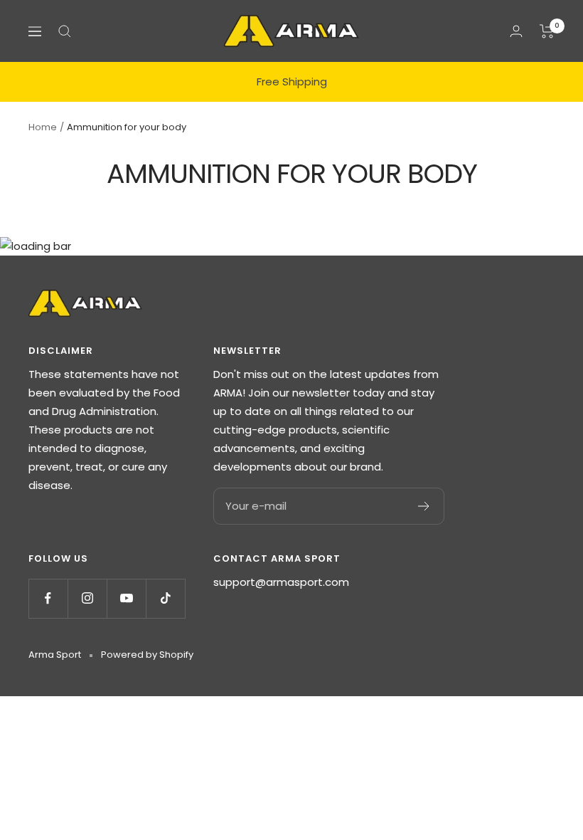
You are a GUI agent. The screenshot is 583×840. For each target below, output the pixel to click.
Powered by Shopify (147, 654)
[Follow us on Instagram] (87, 598)
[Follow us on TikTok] (165, 598)
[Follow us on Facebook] (48, 598)
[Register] (424, 506)
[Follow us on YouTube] (126, 598)
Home (42, 127)
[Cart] (547, 31)
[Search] (64, 31)
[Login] (516, 31)
